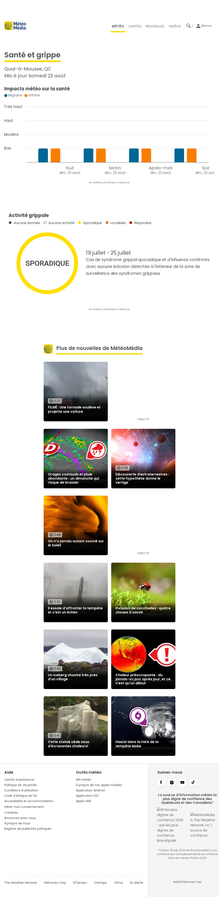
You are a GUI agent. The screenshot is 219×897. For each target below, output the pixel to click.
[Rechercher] (188, 26)
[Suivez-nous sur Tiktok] (193, 782)
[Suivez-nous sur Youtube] (182, 782)
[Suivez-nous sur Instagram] (171, 782)
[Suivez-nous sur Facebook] (161, 782)
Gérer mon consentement (24, 807)
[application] (109, 133)
